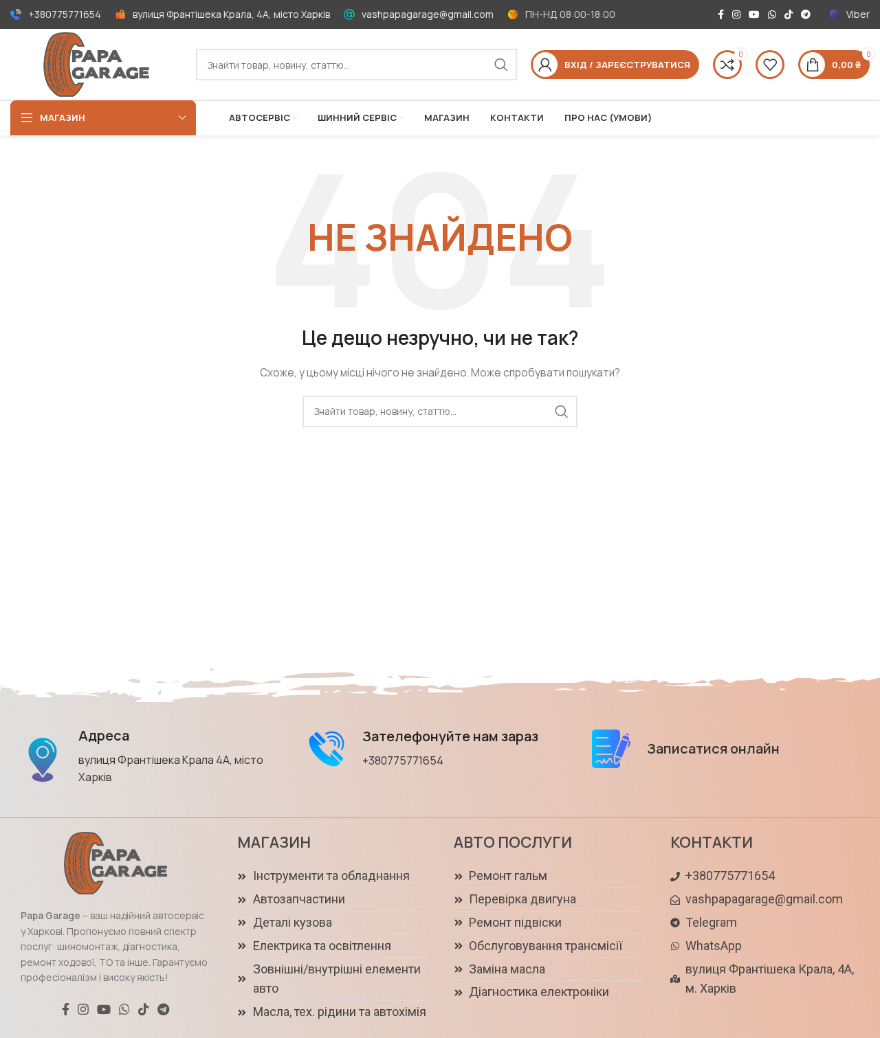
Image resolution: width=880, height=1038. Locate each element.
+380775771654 (64, 14)
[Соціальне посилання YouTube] (754, 14)
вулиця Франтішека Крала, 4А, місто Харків (231, 14)
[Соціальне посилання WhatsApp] (772, 14)
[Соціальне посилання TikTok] (788, 14)
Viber (858, 14)
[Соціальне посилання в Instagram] (736, 14)
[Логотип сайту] (96, 63)
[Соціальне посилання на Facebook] (721, 14)
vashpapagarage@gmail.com (428, 14)
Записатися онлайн (713, 748)
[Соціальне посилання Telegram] (806, 14)
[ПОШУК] (501, 64)
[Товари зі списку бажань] (770, 64)
